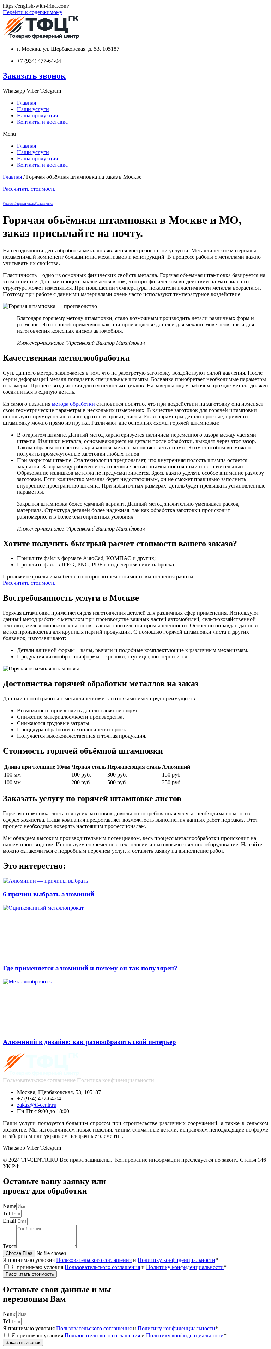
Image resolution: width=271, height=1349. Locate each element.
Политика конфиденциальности (115, 1080)
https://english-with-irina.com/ (36, 6)
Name (9, 1206)
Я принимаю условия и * (110, 1260)
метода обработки (73, 404)
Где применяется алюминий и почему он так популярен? (90, 968)
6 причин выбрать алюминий (48, 894)
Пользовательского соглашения (94, 1260)
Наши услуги (33, 109)
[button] (135, 134)
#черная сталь (24, 204)
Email (9, 1221)
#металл (8, 204)
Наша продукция (37, 115)
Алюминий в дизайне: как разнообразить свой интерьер (89, 1042)
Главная (26, 103)
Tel (6, 1213)
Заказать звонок (34, 75)
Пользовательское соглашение (39, 1080)
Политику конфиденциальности (176, 1260)
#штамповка (44, 204)
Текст (9, 1246)
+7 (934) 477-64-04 (39, 61)
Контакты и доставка (42, 122)
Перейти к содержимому (32, 12)
